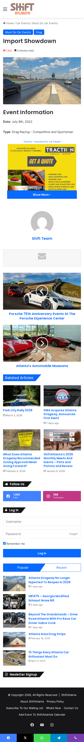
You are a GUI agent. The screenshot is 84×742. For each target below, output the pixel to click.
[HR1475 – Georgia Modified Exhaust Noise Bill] (14, 601)
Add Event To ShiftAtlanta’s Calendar (42, 714)
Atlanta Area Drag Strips (47, 634)
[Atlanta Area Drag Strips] (14, 639)
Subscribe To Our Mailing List (24, 708)
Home (10, 23)
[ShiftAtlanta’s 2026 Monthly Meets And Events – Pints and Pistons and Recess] (62, 439)
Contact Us (71, 708)
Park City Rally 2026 (17, 410)
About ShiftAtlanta (32, 701)
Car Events (23, 23)
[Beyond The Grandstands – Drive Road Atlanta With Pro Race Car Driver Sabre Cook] (14, 620)
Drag (39, 32)
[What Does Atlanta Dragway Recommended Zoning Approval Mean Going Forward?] (21, 439)
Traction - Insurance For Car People (42, 141)
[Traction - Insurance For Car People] (42, 172)
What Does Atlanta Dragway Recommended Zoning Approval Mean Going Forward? (21, 460)
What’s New (53, 708)
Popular (23, 567)
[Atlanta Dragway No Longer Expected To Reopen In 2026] (14, 583)
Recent (61, 567)
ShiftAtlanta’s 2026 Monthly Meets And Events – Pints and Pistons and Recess (58, 460)
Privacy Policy (55, 701)
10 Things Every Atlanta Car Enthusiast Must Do (49, 654)
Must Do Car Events (45, 23)
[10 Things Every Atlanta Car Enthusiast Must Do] (14, 658)
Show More (41, 194)
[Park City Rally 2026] (21, 395)
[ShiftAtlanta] (22, 9)
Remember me (15, 543)
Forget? (73, 533)
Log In (42, 553)
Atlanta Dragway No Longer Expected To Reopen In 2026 (50, 580)
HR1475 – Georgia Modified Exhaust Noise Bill (49, 598)
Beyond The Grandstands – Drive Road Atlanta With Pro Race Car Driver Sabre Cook (53, 618)
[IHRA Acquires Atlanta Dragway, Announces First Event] (62, 395)
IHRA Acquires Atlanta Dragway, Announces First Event (60, 414)
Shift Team (42, 238)
